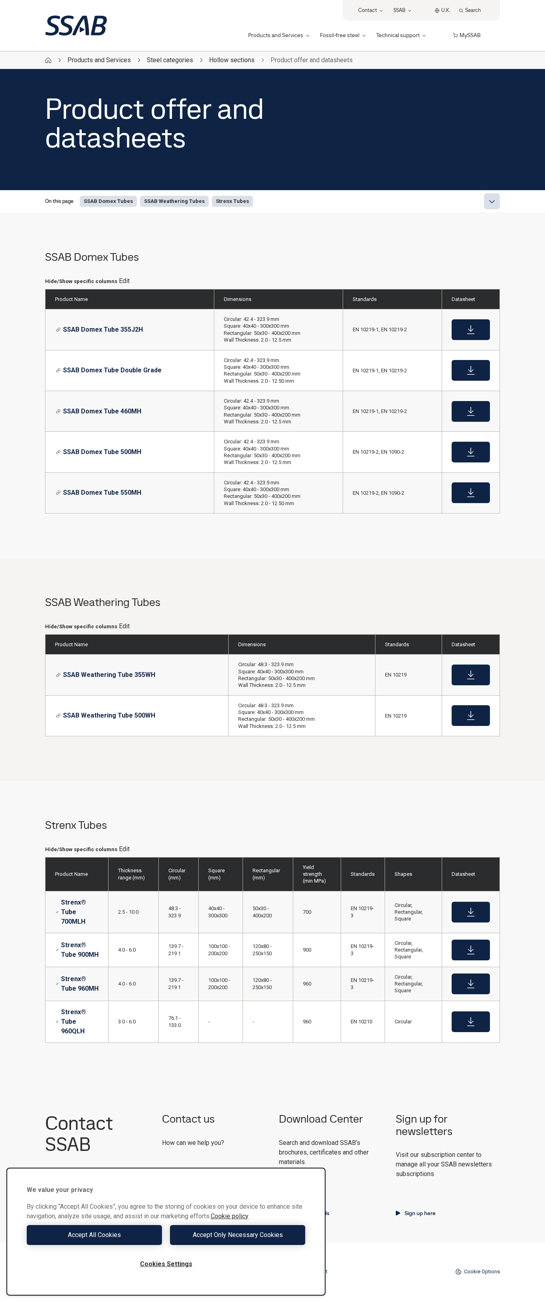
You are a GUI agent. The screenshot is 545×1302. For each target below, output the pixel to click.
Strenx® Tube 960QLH (73, 1021)
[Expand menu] (492, 201)
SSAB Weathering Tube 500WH (109, 715)
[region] (166, 1232)
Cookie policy (230, 1216)
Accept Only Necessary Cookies (238, 1235)
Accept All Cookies (94, 1235)
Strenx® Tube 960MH (80, 983)
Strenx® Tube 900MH (80, 949)
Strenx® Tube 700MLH (73, 912)
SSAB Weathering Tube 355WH (109, 675)
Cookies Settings (166, 1264)
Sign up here (420, 1213)
